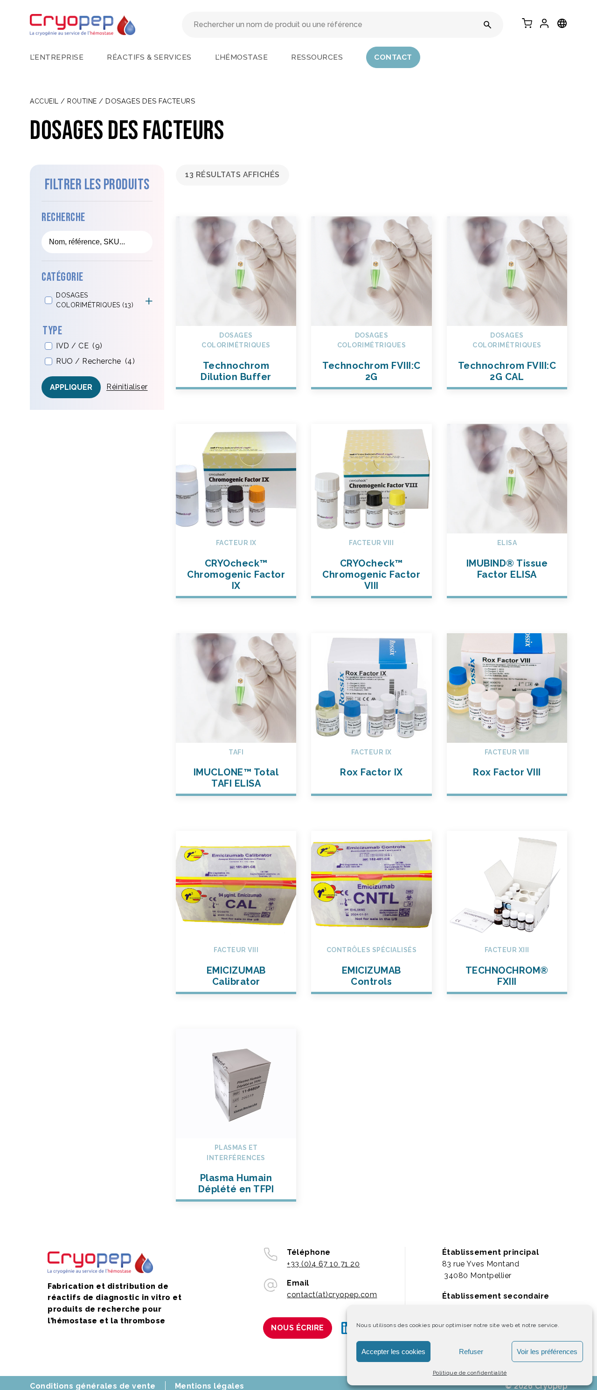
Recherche (63, 217)
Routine (82, 101)
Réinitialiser (127, 386)
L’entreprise (56, 57)
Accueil (44, 101)
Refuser (471, 1351)
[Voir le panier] (527, 23)
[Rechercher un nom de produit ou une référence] (487, 25)
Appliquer (71, 387)
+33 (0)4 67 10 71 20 (323, 1263)
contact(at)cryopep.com (332, 1294)
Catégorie (62, 277)
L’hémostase (241, 57)
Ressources (317, 57)
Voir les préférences (547, 1351)
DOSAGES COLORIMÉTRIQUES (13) (94, 300)
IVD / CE (79, 345)
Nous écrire (297, 1327)
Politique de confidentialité (470, 1372)
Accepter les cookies (393, 1351)
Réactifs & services (149, 57)
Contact (393, 57)
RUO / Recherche (95, 360)
